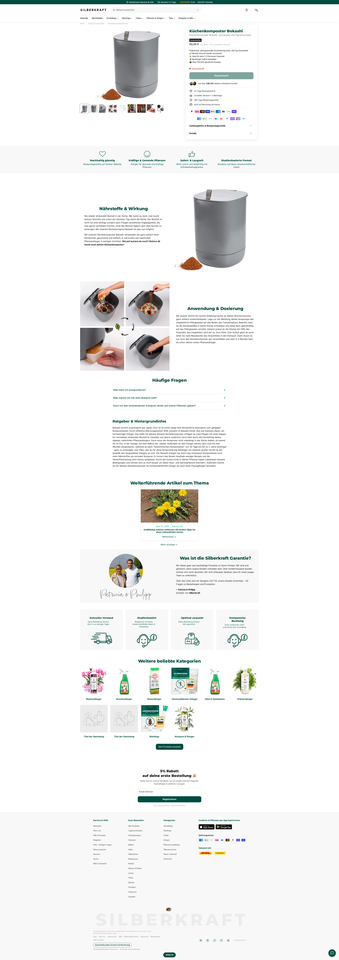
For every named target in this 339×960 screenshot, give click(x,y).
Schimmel (168, 859)
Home (82, 24)
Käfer (130, 849)
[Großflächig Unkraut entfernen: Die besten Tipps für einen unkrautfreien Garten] (169, 506)
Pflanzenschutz (170, 849)
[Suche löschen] (197, 10)
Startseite (84, 18)
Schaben (132, 887)
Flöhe (130, 878)
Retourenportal (99, 849)
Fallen (139, 18)
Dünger (167, 840)
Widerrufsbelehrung (131, 937)
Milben (131, 845)
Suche (96, 859)
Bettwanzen (133, 859)
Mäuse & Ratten (135, 868)
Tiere (171, 18)
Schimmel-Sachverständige (130, 949)
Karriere (96, 854)
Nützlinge (126, 18)
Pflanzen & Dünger (155, 18)
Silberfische (133, 854)
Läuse (130, 873)
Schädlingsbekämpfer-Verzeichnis (105, 949)
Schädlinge (111, 18)
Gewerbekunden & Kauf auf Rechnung (112, 945)
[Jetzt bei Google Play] (224, 827)
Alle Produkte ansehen (169, 746)
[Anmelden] (246, 10)
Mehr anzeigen (168, 544)
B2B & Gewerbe (100, 863)
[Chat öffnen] (332, 953)
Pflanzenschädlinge (172, 845)
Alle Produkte (97, 18)
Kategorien (169, 820)
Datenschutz (112, 937)
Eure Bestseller (136, 820)
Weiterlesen (168, 536)
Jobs (95, 937)
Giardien (131, 896)
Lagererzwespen (135, 831)
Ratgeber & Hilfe (186, 18)
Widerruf (169, 955)
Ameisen (132, 840)
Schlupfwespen (134, 835)
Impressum (144, 937)
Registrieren (169, 799)
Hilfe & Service (98, 940)
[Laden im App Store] (207, 826)
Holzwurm (132, 892)
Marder (131, 882)
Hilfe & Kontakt (99, 835)
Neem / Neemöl (170, 854)
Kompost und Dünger (96, 24)
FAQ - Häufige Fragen (102, 845)
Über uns (97, 831)
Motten (131, 863)
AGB (120, 937)
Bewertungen (155, 937)
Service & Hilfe (100, 820)
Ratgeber (97, 840)
